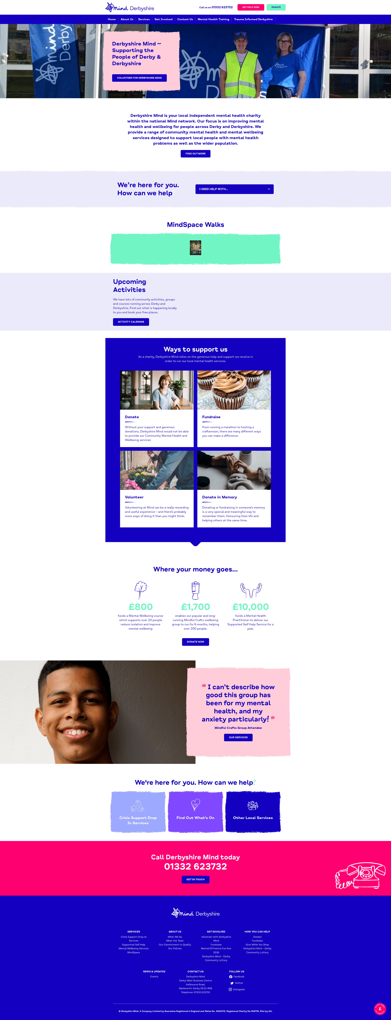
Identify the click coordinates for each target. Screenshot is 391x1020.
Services (144, 19)
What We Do (175, 936)
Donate (276, 7)
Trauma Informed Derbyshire (253, 19)
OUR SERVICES (238, 737)
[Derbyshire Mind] (129, 7)
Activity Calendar (131, 321)
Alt (270, 1011)
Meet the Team (175, 940)
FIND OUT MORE (196, 153)
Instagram (239, 989)
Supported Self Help (133, 944)
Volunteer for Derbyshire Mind (139, 77)
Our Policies (175, 948)
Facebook (239, 976)
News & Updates (154, 971)
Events (154, 976)
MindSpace (133, 952)
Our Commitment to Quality (175, 944)
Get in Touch (195, 879)
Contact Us (185, 19)
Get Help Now (250, 7)
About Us (127, 19)
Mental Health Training (213, 19)
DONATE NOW (195, 641)
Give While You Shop (257, 944)
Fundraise (216, 944)
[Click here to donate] (380, 1009)
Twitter (239, 983)
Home (112, 19)
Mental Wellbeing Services (134, 948)
